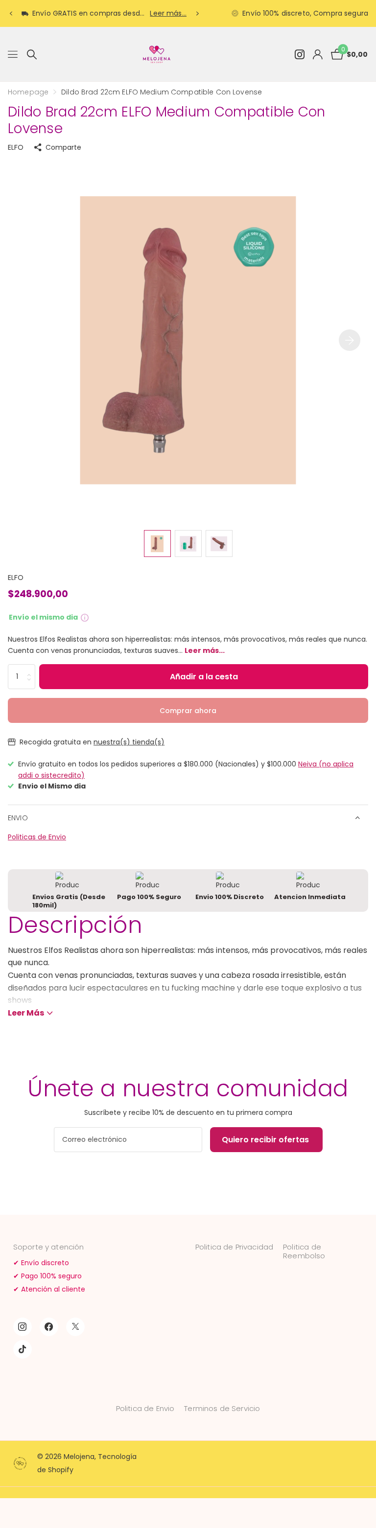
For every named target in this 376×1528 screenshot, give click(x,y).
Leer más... (168, 13)
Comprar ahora (188, 711)
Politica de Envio (145, 1408)
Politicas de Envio (37, 837)
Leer (26, 1013)
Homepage (28, 92)
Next (197, 13)
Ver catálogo (13, 54)
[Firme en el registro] (317, 55)
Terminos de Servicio (222, 1408)
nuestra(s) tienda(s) (129, 742)
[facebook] (49, 1327)
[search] (32, 55)
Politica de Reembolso (304, 1251)
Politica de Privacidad (234, 1247)
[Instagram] (22, 1327)
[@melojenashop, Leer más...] (299, 55)
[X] (75, 1327)
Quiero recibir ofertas (266, 1139)
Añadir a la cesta (204, 676)
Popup (85, 617)
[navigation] (11, 13)
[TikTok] (22, 1349)
